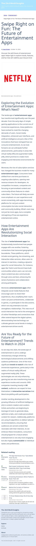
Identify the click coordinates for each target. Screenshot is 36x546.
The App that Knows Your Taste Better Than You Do (21, 457)
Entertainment (12, 15)
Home (5, 15)
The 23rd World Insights (12, 3)
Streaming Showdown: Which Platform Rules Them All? (21, 478)
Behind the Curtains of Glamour (19, 487)
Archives (3, 528)
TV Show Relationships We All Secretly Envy (21, 497)
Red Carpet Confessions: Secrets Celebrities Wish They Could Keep (19, 467)
